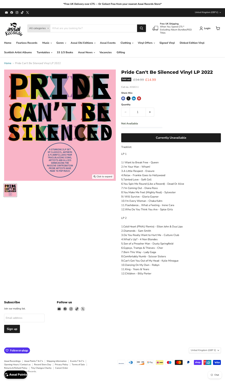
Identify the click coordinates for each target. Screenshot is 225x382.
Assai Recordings (12, 361)
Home (7, 43)
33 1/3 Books (65, 52)
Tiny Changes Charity (41, 368)
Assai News (85, 52)
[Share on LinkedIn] (134, 98)
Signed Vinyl (167, 43)
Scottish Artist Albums (18, 52)
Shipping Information (57, 361)
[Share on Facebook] (123, 98)
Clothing (126, 43)
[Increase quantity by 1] (150, 112)
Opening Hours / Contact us (17, 364)
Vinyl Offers (145, 43)
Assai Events (108, 43)
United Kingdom (206, 12)
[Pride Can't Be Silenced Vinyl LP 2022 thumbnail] (10, 190)
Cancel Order (61, 368)
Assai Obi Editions (82, 43)
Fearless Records (26, 43)
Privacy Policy (61, 364)
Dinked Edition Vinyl (192, 43)
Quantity (125, 104)
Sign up (12, 329)
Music (46, 43)
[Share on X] (128, 98)
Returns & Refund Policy (15, 368)
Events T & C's (77, 361)
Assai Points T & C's (33, 361)
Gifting (121, 52)
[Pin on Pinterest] (139, 98)
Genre (60, 43)
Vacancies (105, 52)
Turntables (44, 52)
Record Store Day (42, 364)
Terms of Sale (78, 364)
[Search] (141, 28)
